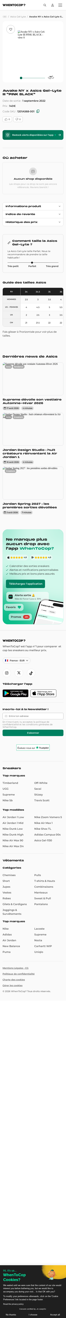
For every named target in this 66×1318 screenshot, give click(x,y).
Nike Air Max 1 (43, 823)
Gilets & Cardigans (15, 904)
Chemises (9, 875)
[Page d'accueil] (14, 5)
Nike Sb (8, 800)
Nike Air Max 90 (13, 840)
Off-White (40, 783)
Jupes (6, 886)
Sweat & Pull (42, 898)
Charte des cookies (14, 979)
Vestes (7, 892)
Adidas (7, 934)
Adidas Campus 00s (47, 834)
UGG (5, 788)
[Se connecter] (52, 5)
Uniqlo (38, 952)
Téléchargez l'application (25, 583)
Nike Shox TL (42, 828)
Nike (6, 928)
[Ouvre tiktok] (31, 673)
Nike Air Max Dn (13, 846)
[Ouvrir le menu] (60, 5)
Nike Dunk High (13, 834)
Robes (7, 898)
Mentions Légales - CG (16, 968)
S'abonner (33, 732)
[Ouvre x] (19, 673)
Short (6, 880)
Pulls (37, 875)
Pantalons (41, 904)
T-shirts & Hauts (44, 880)
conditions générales (37, 724)
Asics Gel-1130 (43, 840)
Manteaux (41, 892)
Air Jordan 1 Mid (13, 823)
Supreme (9, 794)
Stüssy (38, 794)
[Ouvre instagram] (7, 673)
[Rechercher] (45, 5)
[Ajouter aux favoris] (10, 29)
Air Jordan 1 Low (13, 817)
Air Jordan (9, 940)
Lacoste (39, 928)
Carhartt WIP (43, 946)
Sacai (37, 788)
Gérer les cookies (12, 985)
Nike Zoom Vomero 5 (48, 817)
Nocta (38, 940)
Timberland (10, 783)
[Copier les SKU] (38, 111)
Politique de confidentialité (19, 973)
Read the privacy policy (13, 1304)
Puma (7, 952)
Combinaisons (43, 886)
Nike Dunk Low (13, 828)
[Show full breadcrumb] (5, 17)
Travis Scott (42, 800)
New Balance (11, 946)
